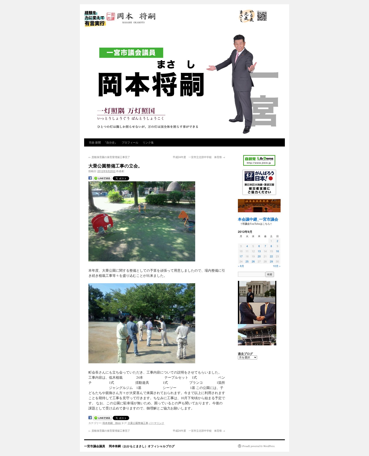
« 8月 (241, 266)
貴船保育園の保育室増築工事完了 (109, 157)
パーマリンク (156, 423)
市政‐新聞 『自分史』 (103, 142)
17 (241, 256)
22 (271, 256)
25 (247, 261)
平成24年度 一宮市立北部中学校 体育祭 (199, 157)
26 (253, 261)
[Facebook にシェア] (90, 178)
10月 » (277, 266)
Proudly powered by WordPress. (258, 446)
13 (259, 251)
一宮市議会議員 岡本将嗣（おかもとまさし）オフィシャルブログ (156, 27)
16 (277, 251)
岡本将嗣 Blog (111, 423)
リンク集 (148, 142)
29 (271, 261)
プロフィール (130, 142)
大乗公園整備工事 (138, 423)
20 (259, 256)
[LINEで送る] (102, 178)
